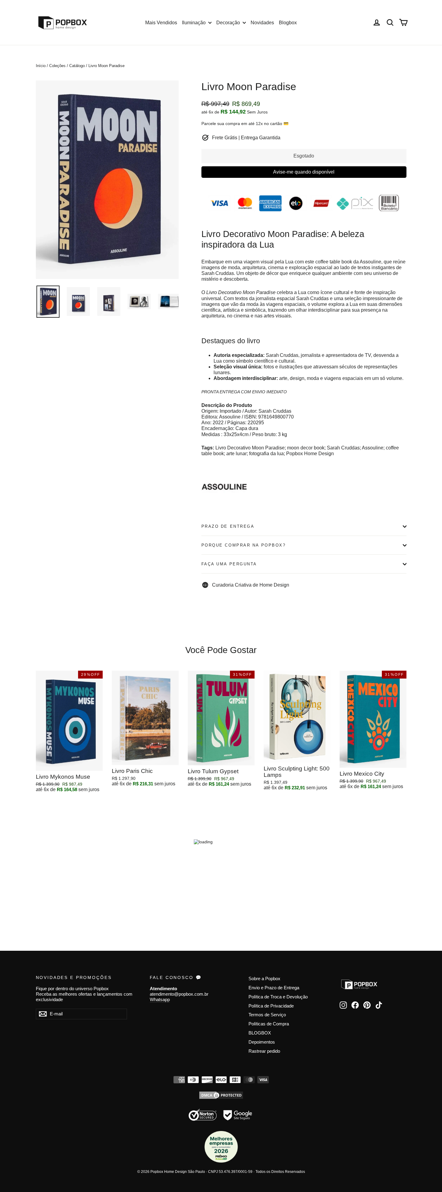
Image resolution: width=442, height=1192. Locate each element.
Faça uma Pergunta (229, 564)
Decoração (228, 22)
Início (41, 65)
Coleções (57, 65)
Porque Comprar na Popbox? (243, 545)
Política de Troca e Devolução (278, 996)
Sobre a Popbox (264, 978)
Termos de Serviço (267, 1014)
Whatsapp (160, 999)
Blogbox (288, 22)
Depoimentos (261, 1042)
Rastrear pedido (264, 1051)
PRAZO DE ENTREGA (228, 526)
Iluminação (194, 22)
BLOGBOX (259, 1033)
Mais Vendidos (161, 22)
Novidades (262, 22)
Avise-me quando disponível (303, 171)
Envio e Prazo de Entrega (273, 987)
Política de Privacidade (271, 1006)
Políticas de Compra (268, 1023)
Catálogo (77, 65)
